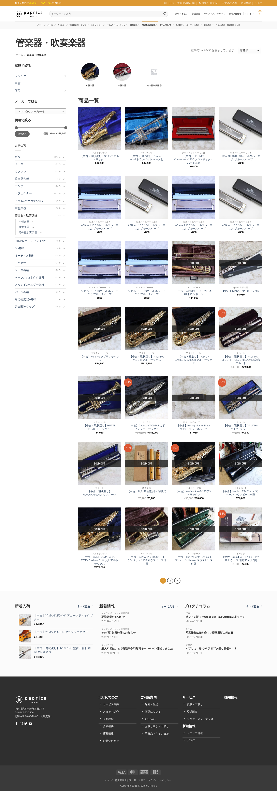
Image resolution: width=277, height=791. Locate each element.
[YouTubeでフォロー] (30, 724)
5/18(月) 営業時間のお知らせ (118, 632)
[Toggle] (63, 157)
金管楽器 (24, 226)
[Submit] (165, 14)
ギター (40, 25)
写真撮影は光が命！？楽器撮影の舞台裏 (209, 632)
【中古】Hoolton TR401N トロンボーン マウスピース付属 (241, 493)
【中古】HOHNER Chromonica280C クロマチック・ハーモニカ (193, 160)
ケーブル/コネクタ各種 (29, 277)
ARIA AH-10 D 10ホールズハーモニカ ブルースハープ (146, 227)
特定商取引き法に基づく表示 (130, 780)
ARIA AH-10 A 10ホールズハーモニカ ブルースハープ (99, 292)
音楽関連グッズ (233, 25)
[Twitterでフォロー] (25, 724)
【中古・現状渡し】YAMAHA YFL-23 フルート (241, 427)
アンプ (83, 25)
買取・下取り (181, 14)
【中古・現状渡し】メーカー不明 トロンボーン (193, 292)
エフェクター (96, 25)
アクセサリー (23, 263)
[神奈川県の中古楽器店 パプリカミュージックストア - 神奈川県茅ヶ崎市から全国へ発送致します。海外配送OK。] (29, 14)
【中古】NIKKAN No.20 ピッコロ (241, 290)
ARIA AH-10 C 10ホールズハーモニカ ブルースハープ (146, 292)
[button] (249, 13)
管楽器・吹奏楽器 (26, 215)
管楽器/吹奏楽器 (149, 25)
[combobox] (40, 111)
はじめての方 (229, 3)
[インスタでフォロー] (21, 724)
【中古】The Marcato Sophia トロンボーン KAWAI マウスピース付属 (194, 560)
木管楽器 (24, 221)
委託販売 (196, 14)
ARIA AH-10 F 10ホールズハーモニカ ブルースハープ (99, 227)
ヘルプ (258, 3)
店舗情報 (246, 3)
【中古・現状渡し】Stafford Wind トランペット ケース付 (146, 158)
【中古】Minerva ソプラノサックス (99, 358)
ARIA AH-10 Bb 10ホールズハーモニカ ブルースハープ (240, 158)
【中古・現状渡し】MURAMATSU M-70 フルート (99, 493)
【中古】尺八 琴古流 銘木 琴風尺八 (146, 493)
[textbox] (39, 111)
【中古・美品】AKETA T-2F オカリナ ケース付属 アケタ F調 (241, 559)
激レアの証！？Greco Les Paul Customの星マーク (215, 616)
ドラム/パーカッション (115, 25)
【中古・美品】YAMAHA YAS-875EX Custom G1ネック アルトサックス (99, 560)
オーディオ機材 (192, 25)
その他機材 (220, 25)
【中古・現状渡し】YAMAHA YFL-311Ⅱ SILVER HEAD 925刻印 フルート (241, 360)
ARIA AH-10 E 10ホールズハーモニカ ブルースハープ (193, 227)
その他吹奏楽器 (28, 232)
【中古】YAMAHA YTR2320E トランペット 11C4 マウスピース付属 (146, 560)
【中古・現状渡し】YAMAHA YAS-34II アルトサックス (147, 358)
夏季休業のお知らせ (113, 616)
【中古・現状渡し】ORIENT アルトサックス (99, 158)
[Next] (177, 581)
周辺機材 (207, 25)
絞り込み (22, 134)
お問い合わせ (235, 14)
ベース (50, 25)
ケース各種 (22, 270)
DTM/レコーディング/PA (30, 241)
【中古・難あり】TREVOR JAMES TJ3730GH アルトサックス (193, 360)
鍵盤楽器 (133, 25)
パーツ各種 (22, 292)
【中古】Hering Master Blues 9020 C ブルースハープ (194, 427)
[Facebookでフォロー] (16, 724)
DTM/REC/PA (165, 25)
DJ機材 (179, 25)
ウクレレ (61, 25)
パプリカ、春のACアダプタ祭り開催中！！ (211, 648)
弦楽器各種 (74, 25)
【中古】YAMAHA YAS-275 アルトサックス (193, 493)
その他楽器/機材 (25, 299)
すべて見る (83, 606)
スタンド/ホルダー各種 (29, 285)
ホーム (19, 55)
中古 (17, 83)
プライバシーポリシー (160, 780)
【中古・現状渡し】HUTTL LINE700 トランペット (100, 427)
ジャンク (20, 76)
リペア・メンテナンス (214, 14)
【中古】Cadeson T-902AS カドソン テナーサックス (146, 427)
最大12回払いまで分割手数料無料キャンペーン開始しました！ (138, 648)
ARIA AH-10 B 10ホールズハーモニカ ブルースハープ (240, 227)
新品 (17, 90)
